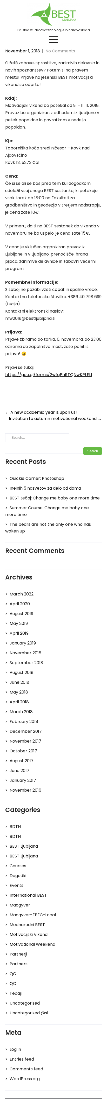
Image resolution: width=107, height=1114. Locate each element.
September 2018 (26, 663)
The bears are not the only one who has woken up (48, 527)
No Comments (60, 51)
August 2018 (22, 672)
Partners (19, 964)
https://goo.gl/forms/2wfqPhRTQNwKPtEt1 (48, 375)
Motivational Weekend (32, 944)
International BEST (28, 895)
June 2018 (19, 682)
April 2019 (19, 633)
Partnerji (18, 954)
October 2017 (23, 751)
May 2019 (19, 623)
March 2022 (22, 594)
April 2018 (19, 702)
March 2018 (21, 712)
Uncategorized (25, 1003)
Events (16, 885)
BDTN (15, 827)
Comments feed (26, 1069)
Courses (18, 866)
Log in (15, 1049)
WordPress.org (25, 1079)
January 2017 (23, 780)
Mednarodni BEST (27, 925)
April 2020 (20, 604)
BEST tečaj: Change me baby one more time (55, 498)
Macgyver (20, 905)
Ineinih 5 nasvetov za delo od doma (45, 488)
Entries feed (22, 1059)
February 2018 (24, 722)
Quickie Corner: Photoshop (37, 478)
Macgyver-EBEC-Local (33, 915)
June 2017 (19, 771)
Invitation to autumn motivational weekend (55, 418)
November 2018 (25, 653)
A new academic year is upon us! (41, 412)
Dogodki (18, 876)
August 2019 (21, 614)
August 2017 (22, 761)
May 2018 (19, 692)
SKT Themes (79, 1106)
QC (13, 974)
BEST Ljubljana (24, 846)
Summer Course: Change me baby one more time (47, 511)
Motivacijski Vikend (29, 934)
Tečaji (16, 993)
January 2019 (23, 643)
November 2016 (25, 790)
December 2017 (26, 731)
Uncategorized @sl (29, 1013)
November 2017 (25, 741)
